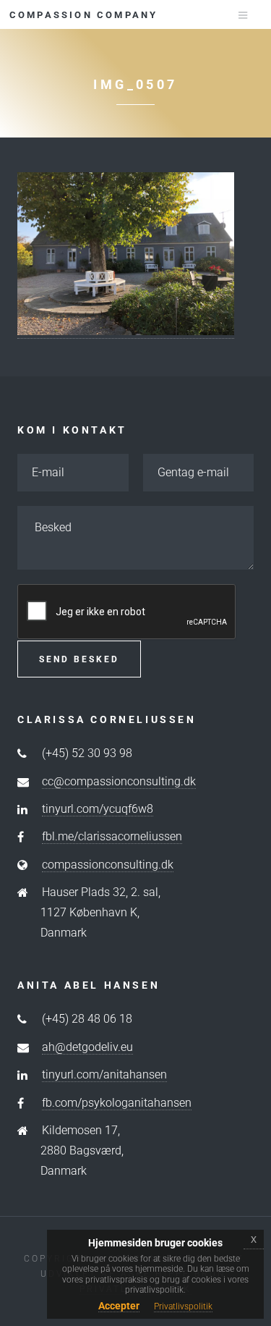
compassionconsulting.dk (107, 864)
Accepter (118, 1306)
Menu (234, 15)
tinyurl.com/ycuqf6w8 (97, 809)
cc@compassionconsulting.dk (119, 781)
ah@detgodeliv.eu (87, 1047)
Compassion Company (83, 14)
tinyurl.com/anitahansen (104, 1074)
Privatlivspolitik (183, 1306)
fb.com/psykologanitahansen (117, 1103)
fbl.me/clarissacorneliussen (112, 836)
